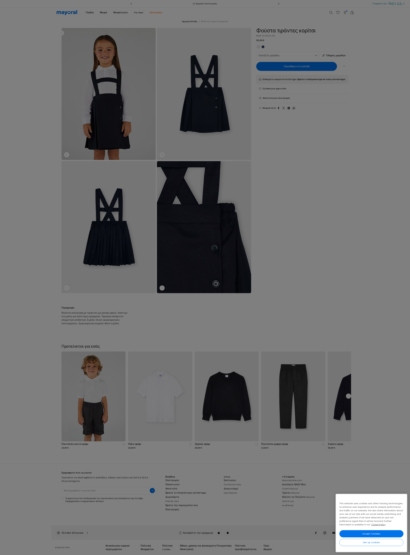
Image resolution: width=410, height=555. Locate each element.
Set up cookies (371, 542)
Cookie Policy (378, 524)
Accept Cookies (371, 533)
